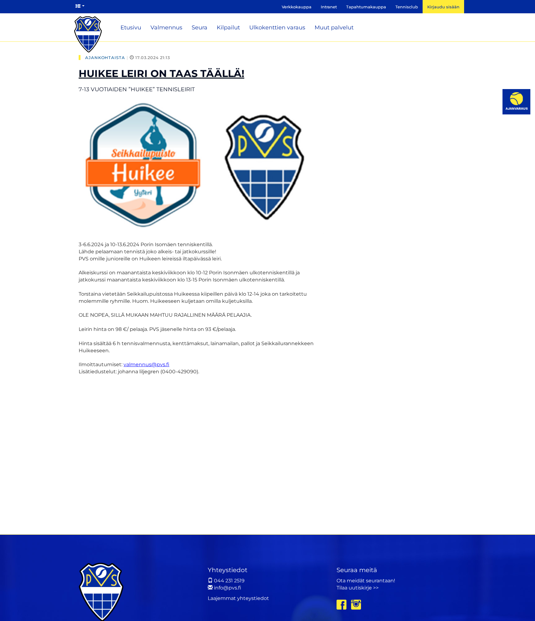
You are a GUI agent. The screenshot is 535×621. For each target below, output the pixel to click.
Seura (199, 27)
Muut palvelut (334, 27)
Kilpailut (228, 27)
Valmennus (166, 27)
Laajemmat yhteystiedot (238, 598)
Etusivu (130, 27)
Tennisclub (406, 6)
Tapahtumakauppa (366, 6)
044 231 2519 (229, 581)
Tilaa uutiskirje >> (358, 588)
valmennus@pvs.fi (146, 364)
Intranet (329, 6)
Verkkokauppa (296, 6)
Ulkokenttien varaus (277, 27)
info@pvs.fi (227, 588)
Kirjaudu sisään (443, 6)
